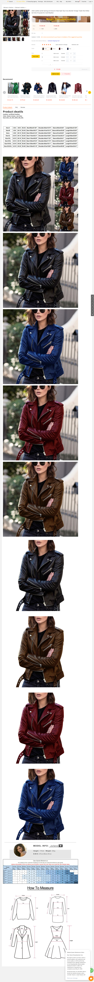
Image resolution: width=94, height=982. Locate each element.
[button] (67, 53)
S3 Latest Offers (21, 1)
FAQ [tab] (16, 107)
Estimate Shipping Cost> (54, 40)
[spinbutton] (71, 53)
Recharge (40, 1)
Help (61, 1)
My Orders (68, 1)
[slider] (46, 44)
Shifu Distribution (48, 1)
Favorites (84, 1)
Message (77, 1)
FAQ (58, 1)
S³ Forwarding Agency (31, 1)
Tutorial (11, 1)
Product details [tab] (7, 107)
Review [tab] (23, 107)
